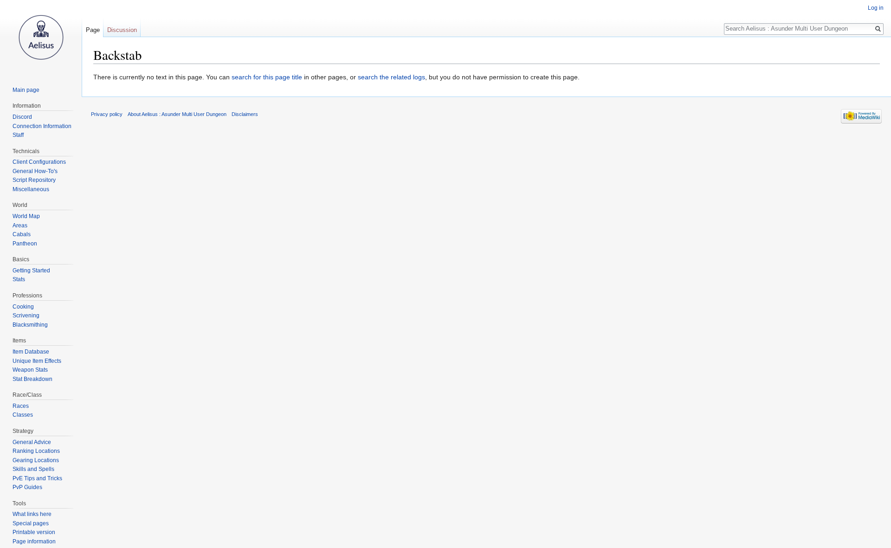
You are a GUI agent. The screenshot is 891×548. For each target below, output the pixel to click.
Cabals (22, 234)
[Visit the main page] (41, 37)
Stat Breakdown (32, 379)
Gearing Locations (36, 460)
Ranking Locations (36, 451)
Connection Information (42, 126)
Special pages (31, 523)
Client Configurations (39, 162)
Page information (34, 541)
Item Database (31, 351)
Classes (23, 415)
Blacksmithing (30, 325)
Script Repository (34, 180)
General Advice (32, 442)
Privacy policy (107, 114)
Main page (26, 90)
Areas (20, 225)
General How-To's (35, 171)
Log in (876, 8)
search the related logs (391, 77)
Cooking (23, 306)
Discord (22, 117)
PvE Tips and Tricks (37, 478)
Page (93, 29)
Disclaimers (245, 114)
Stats (19, 279)
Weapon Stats (30, 370)
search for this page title (267, 77)
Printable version (34, 532)
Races (21, 406)
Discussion (122, 29)
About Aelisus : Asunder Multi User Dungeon (177, 114)
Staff (18, 135)
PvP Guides (27, 487)
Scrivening (26, 315)
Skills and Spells (33, 469)
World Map (26, 216)
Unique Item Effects (37, 361)
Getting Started (31, 270)
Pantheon (25, 243)
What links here (32, 514)
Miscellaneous (31, 189)
